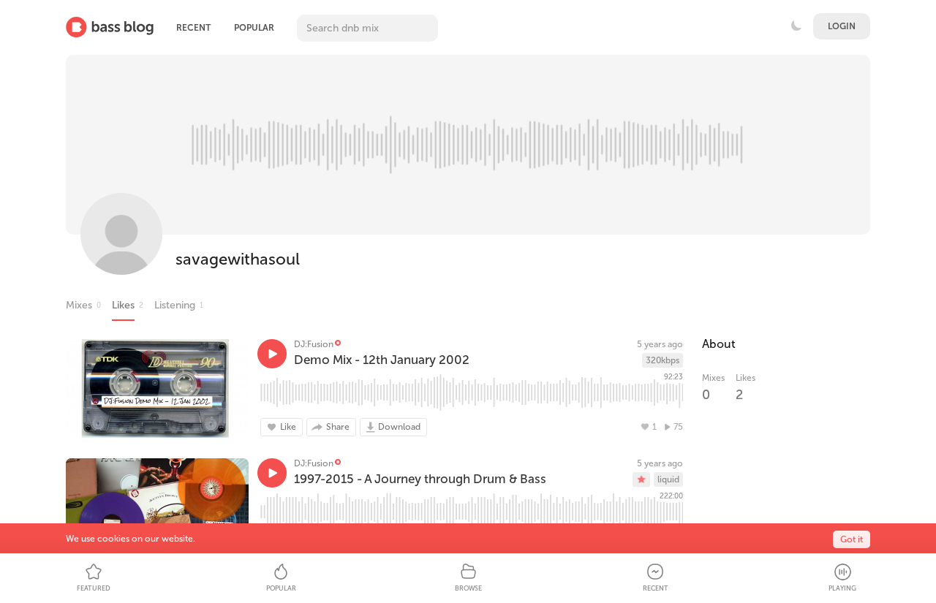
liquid (668, 479)
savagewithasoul (238, 259)
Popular (254, 28)
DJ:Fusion (313, 344)
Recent (193, 28)
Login (842, 26)
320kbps (662, 360)
